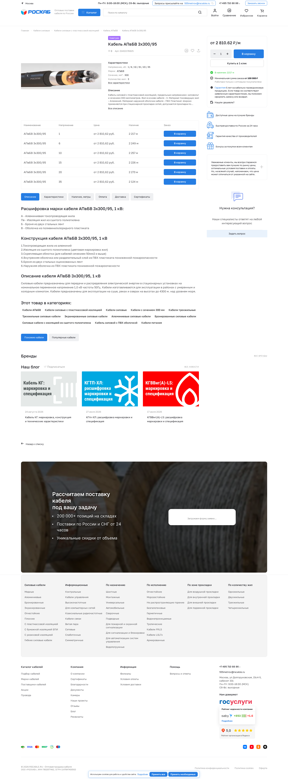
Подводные (112, 618)
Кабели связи (73, 618)
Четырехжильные (238, 607)
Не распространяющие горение (165, 602)
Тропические (154, 624)
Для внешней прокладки (201, 602)
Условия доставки (130, 684)
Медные (29, 591)
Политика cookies (244, 768)
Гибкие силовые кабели (38, 640)
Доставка (120, 196)
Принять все (158, 774)
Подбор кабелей (30, 673)
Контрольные (73, 591)
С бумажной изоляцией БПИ (41, 629)
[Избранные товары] (246, 13)
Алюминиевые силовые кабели (131, 316)
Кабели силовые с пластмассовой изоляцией (73, 309)
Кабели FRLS (154, 629)
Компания (77, 666)
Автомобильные (115, 607)
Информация (128, 666)
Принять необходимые (183, 774)
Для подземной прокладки (202, 607)
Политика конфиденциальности (212, 768)
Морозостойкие (156, 597)
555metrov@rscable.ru (197, 3)
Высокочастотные (75, 602)
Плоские (30, 618)
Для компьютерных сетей (80, 607)
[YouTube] (252, 747)
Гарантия (220, 87)
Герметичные (154, 613)
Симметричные (74, 640)
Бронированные (34, 602)
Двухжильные (236, 597)
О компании (78, 673)
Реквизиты (77, 716)
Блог (73, 711)
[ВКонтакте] (245, 747)
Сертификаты (142, 196)
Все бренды (260, 356)
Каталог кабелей (32, 666)
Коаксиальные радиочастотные (83, 613)
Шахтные (111, 591)
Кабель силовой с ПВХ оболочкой (116, 322)
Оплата (103, 196)
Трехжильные (236, 602)
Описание (30, 196)
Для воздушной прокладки (203, 591)
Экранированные (35, 607)
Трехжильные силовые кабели (41, 316)
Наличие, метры (81, 196)
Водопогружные (115, 646)
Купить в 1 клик (237, 63)
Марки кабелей (30, 679)
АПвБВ (120, 71)
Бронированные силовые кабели (175, 316)
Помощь (175, 666)
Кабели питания (151, 322)
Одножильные (236, 591)
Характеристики (54, 196)
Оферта (263, 768)
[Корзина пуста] (262, 13)
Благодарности (79, 684)
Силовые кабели (35, 584)
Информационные (76, 584)
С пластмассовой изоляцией (41, 624)
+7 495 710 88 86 (228, 3)
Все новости (191, 367)
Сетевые (70, 629)
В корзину (180, 133)
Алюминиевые (33, 597)
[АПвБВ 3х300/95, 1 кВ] (61, 76)
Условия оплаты (129, 679)
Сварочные (112, 613)
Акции (24, 689)
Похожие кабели (34, 337)
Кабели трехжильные (182, 309)
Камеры (75, 695)
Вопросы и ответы (180, 673)
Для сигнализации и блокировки (125, 632)
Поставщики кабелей (33, 684)
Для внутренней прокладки (203, 597)
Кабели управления (76, 597)
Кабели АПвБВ (31, 309)
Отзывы (75, 705)
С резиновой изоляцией (39, 634)
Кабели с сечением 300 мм (148, 309)
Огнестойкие (32, 613)
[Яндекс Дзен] (265, 747)
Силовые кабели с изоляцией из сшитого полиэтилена (56, 322)
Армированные (156, 640)
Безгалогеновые (156, 607)
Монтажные (113, 597)
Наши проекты (79, 700)
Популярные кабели (63, 337)
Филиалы (125, 673)
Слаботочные (73, 634)
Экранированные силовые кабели (86, 316)
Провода (26, 695)
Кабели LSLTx (155, 634)
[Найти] (200, 12)
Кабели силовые (116, 309)
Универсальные (115, 602)
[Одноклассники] (258, 747)
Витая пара (71, 624)
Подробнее (142, 774)
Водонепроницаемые (159, 618)
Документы (77, 689)
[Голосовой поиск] (192, 12)
